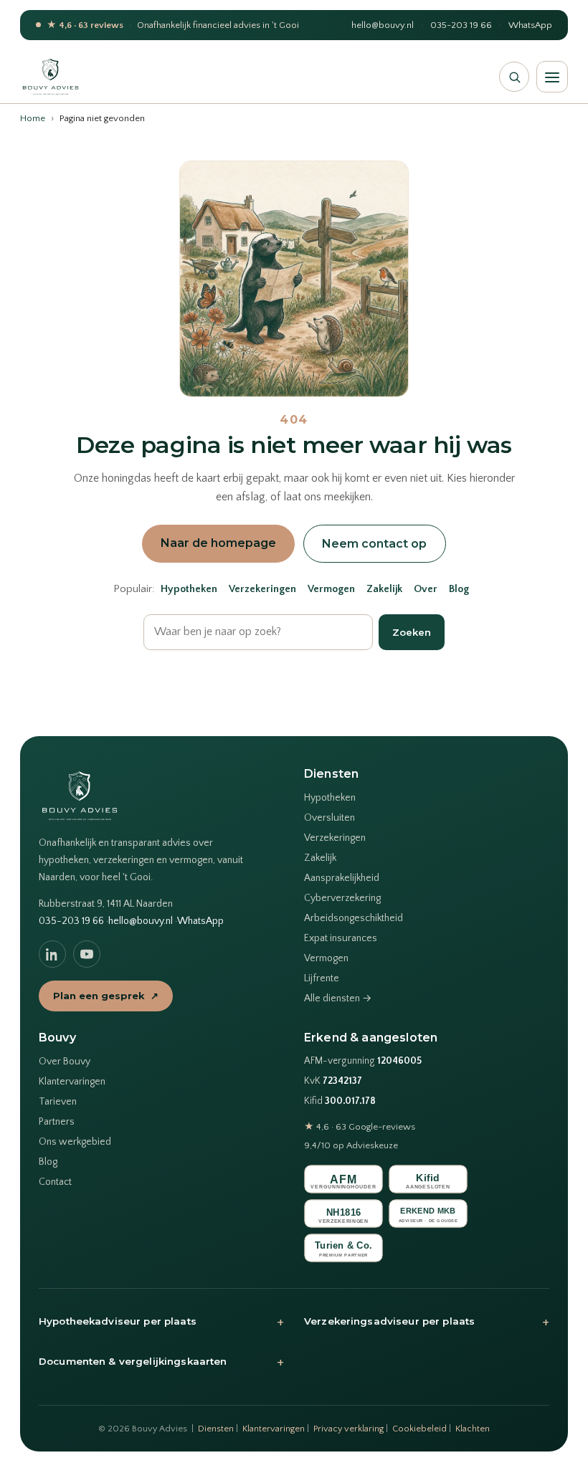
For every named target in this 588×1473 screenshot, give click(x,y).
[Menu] (552, 76)
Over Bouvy (64, 1061)
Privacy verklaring (348, 1429)
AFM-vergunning (363, 1061)
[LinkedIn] (52, 954)
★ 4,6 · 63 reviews (85, 25)
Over (425, 589)
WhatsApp (530, 25)
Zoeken (411, 632)
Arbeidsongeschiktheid (353, 918)
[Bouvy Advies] (50, 76)
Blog (459, 589)
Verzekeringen (262, 589)
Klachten (472, 1429)
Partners (57, 1122)
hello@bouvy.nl (382, 25)
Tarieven (58, 1101)
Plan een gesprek (105, 995)
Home (32, 118)
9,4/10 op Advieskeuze (351, 1145)
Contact (55, 1182)
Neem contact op (374, 543)
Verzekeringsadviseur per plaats (426, 1322)
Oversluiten (329, 818)
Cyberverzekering (342, 898)
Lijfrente (321, 978)
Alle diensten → (337, 998)
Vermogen (331, 589)
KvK (333, 1081)
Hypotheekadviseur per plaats (161, 1322)
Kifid (340, 1101)
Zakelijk (384, 589)
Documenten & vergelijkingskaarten (161, 1362)
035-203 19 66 (461, 25)
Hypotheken (189, 589)
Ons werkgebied (75, 1142)
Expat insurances (340, 938)
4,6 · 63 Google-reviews (359, 1127)
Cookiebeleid (419, 1429)
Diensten (216, 1429)
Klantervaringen (72, 1081)
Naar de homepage (218, 543)
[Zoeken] (514, 77)
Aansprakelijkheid (341, 878)
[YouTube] (86, 954)
